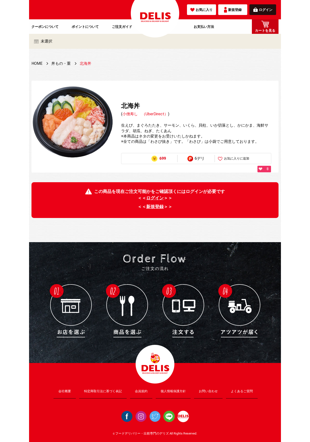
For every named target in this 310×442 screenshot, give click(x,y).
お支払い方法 (204, 27)
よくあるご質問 (242, 391)
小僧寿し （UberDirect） (145, 114)
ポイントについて (85, 27)
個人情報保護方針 (173, 391)
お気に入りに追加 (236, 158)
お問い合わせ (208, 391)
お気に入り (204, 10)
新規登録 (235, 10)
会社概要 (64, 391)
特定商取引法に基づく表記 (103, 391)
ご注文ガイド (122, 27)
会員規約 (141, 391)
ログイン (265, 10)
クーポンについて (45, 27)
